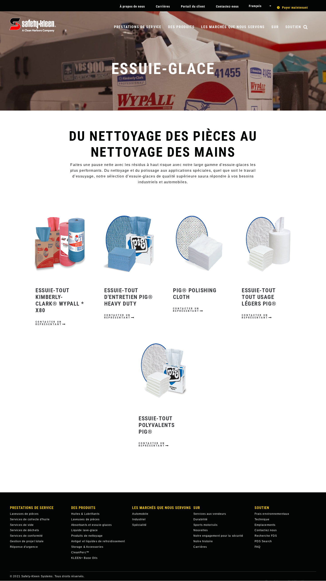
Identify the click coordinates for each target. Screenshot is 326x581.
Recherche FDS (266, 535)
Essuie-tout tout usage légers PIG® (259, 297)
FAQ (257, 546)
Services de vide (22, 524)
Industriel (139, 519)
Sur (275, 27)
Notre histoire (203, 541)
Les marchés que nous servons (233, 27)
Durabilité (200, 519)
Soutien (293, 27)
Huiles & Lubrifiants (85, 513)
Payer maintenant (295, 7)
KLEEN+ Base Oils (84, 558)
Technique (262, 519)
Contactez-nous (227, 6)
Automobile (140, 513)
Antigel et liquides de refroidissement (98, 541)
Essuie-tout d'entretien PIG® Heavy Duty (128, 297)
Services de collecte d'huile (30, 519)
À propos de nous (132, 6)
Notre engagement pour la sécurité (218, 535)
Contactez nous (266, 530)
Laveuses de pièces (24, 513)
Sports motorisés (205, 524)
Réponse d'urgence (24, 546)
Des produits (181, 27)
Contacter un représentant (48, 323)
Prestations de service (137, 27)
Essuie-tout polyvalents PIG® (157, 425)
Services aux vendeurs (209, 513)
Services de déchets (24, 530)
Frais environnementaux (272, 513)
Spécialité (139, 524)
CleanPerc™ (80, 552)
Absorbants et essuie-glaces (91, 524)
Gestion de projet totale (27, 541)
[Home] (32, 25)
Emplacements (265, 524)
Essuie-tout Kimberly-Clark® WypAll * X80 (59, 300)
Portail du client (193, 6)
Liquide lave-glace (84, 530)
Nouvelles (200, 530)
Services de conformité (26, 535)
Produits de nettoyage (87, 535)
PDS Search (263, 541)
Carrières (163, 6)
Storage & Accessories (87, 546)
